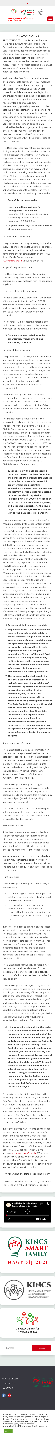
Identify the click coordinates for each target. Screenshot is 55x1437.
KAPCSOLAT (8, 1388)
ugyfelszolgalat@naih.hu (24, 1153)
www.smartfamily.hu (13, 261)
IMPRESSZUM (9, 1383)
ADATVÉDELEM (10, 1379)
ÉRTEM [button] (8, 1431)
